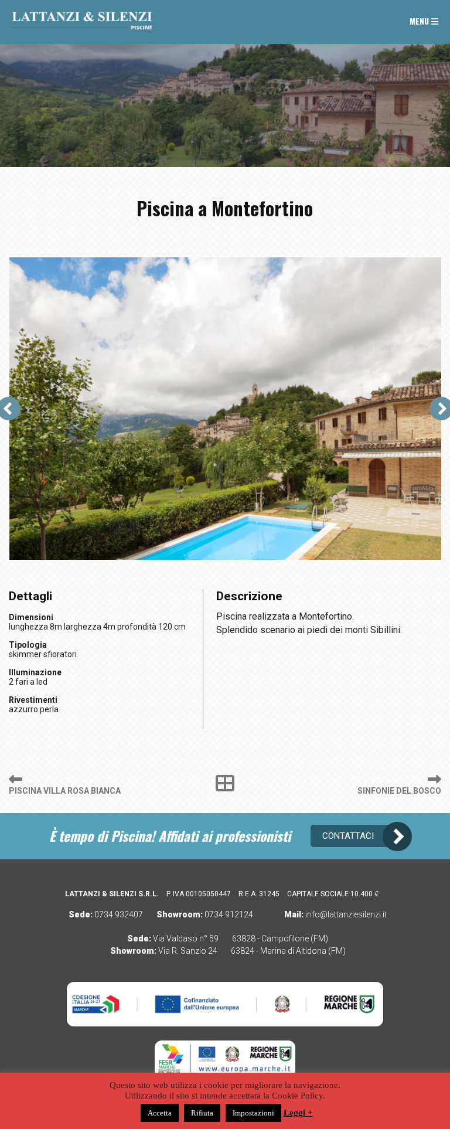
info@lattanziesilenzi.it (346, 914)
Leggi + (298, 1112)
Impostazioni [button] (253, 1112)
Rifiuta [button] (202, 1112)
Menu (420, 21)
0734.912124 (228, 914)
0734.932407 (118, 914)
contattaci (348, 836)
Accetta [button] (160, 1112)
